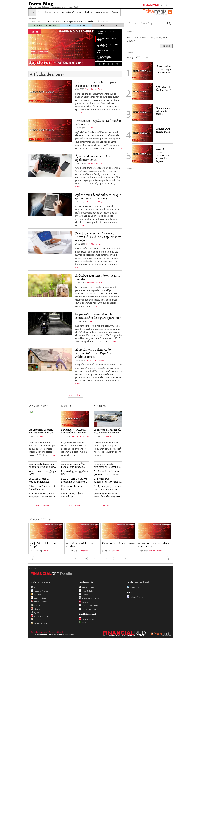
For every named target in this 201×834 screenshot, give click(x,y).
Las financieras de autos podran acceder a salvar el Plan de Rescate (108, 473)
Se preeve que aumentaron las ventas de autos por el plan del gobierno (107, 480)
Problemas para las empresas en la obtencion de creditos (107, 465)
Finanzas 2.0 (134, 587)
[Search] (169, 23)
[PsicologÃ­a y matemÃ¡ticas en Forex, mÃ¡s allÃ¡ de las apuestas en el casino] (50, 250)
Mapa (39, 12)
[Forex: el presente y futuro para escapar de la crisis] (50, 97)
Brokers (88, 12)
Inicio (32, 12)
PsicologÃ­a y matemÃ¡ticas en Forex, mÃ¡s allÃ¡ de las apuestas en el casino (98, 237)
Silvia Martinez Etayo (93, 89)
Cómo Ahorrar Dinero (89, 605)
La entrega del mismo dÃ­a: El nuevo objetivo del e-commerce (108, 431)
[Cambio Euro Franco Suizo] (142, 132)
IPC (34, 587)
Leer (80, 112)
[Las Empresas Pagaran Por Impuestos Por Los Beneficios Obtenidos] (42, 419)
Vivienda (84, 595)
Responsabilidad (56, 632)
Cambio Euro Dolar (88, 609)
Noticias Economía (88, 587)
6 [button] (124, 558)
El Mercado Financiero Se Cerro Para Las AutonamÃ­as (42, 488)
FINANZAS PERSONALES (108, 25)
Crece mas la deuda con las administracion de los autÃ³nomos (41, 465)
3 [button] (108, 64)
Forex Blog (40, 4)
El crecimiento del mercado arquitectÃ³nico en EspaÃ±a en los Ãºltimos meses (97, 353)
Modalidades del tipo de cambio (163, 111)
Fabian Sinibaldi (156, 550)
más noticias (75, 395)
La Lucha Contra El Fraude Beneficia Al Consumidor (38, 480)
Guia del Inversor (52, 12)
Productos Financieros (41, 591)
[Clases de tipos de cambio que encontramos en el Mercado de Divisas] (142, 70)
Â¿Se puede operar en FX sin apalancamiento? (93, 157)
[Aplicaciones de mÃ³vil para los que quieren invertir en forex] (50, 210)
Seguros (36, 612)
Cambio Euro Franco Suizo (163, 130)
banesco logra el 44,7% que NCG (42, 473)
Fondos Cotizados (40, 598)
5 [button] (117, 64)
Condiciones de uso (39, 632)
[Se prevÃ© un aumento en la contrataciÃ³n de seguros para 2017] (50, 327)
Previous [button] (32, 560)
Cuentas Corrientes (40, 620)
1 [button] (99, 64)
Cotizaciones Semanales (72, 12)
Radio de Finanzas (136, 597)
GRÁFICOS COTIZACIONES (76, 25)
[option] (81, 21)
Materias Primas (87, 619)
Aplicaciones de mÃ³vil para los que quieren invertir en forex (98, 196)
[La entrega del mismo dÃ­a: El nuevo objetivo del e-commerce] (108, 419)
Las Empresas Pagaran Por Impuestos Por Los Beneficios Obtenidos (40, 431)
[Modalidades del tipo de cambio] (142, 112)
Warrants (84, 602)
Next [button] (168, 560)
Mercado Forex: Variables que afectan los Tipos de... (163, 155)
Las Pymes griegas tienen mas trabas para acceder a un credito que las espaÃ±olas (108, 488)
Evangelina (83, 550)
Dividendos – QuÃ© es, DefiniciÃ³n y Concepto (98, 122)
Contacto (115, 12)
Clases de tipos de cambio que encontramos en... (164, 70)
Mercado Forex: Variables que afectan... (153, 544)
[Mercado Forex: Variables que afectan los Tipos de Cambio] (142, 153)
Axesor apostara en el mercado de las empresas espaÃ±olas (107, 495)
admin (89, 321)
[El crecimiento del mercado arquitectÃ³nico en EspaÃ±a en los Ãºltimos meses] (50, 366)
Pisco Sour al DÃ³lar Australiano (72, 495)
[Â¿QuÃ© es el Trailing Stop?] (142, 91)
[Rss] (170, 12)
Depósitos (37, 595)
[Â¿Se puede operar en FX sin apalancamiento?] (50, 171)
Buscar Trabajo (87, 591)
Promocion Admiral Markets (71, 488)
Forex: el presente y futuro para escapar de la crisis (69, 21)
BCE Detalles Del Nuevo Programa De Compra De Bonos (42, 495)
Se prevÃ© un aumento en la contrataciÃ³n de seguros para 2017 (98, 315)
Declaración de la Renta (90, 598)
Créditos (36, 605)
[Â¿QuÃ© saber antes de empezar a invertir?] (50, 291)
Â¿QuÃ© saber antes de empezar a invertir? (97, 277)
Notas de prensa (101, 12)
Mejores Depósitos (40, 623)
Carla (41, 436)
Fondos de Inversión (41, 601)
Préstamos (37, 609)
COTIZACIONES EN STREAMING (44, 25)
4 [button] (112, 64)
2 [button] (103, 64)
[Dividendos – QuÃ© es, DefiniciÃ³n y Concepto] (50, 134)
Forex (83, 622)
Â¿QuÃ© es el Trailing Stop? (56, 63)
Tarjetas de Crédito (40, 616)
